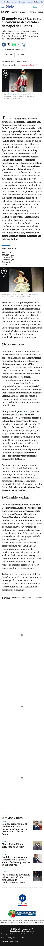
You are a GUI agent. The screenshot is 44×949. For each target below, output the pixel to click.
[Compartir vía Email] (24, 44)
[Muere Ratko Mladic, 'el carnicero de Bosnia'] (37, 845)
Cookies (3, 938)
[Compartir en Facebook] (4, 44)
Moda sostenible (18, 597)
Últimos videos (12, 818)
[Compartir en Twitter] (9, 44)
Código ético (12, 938)
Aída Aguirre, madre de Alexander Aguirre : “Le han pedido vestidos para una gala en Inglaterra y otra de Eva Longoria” (8, 258)
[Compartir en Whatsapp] (14, 44)
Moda (30, 597)
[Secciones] (2, 7)
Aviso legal (4, 934)
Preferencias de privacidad (9, 941)
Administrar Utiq (34, 938)
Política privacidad (16, 934)
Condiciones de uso (30, 934)
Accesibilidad (22, 938)
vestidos (38, 597)
